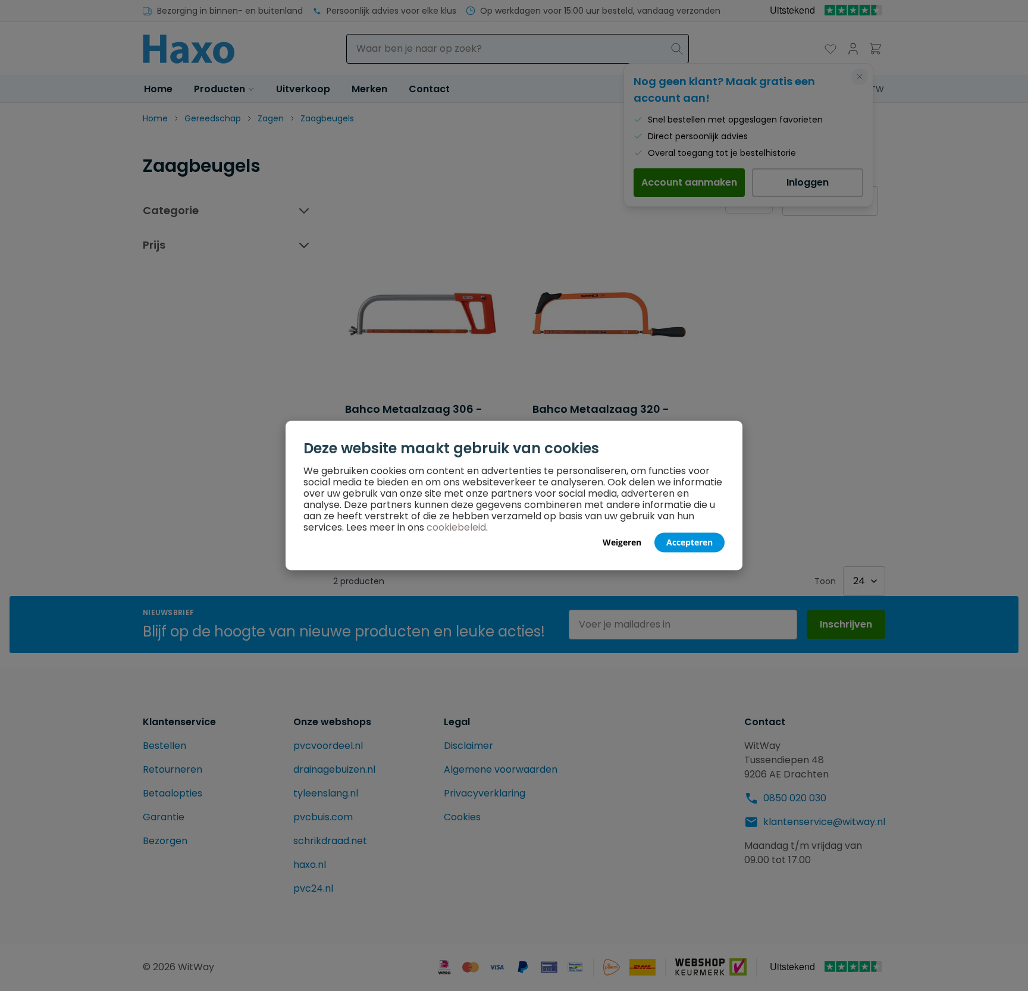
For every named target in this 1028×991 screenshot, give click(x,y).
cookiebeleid (456, 527)
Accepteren (689, 542)
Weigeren (622, 542)
